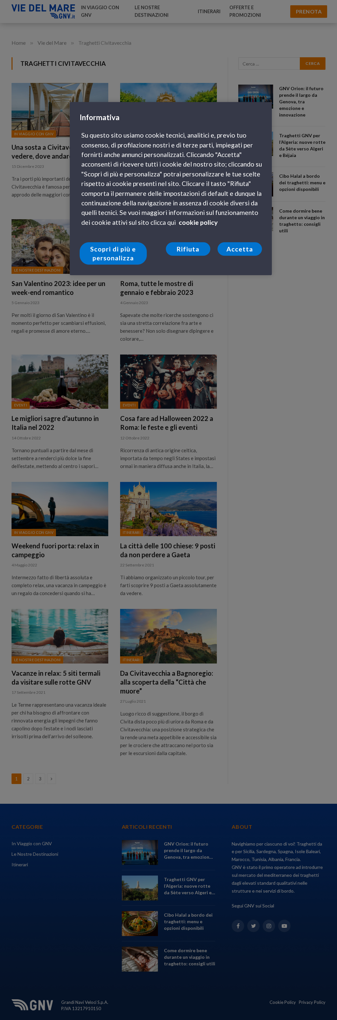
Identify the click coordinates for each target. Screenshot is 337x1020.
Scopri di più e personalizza (113, 253)
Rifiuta (187, 249)
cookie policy (198, 222)
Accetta (239, 249)
